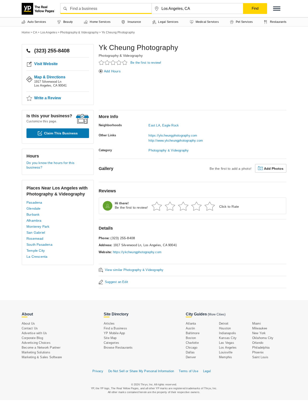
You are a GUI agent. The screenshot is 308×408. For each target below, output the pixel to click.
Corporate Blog (32, 338)
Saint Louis (260, 357)
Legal (207, 371)
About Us (28, 323)
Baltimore (192, 333)
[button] (276, 8)
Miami (256, 323)
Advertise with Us (34, 333)
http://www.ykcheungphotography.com (175, 140)
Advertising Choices (36, 343)
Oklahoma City (263, 338)
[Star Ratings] (114, 62)
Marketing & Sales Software (42, 357)
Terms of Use (188, 371)
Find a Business (115, 328)
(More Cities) (216, 314)
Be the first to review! (145, 62)
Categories (111, 343)
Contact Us (30, 328)
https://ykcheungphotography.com (172, 135)
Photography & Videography (121, 55)
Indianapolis (227, 333)
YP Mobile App (114, 333)
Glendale (33, 208)
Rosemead (35, 238)
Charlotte (192, 343)
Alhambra (34, 220)
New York (259, 333)
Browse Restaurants (118, 347)
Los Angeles (228, 347)
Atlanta (191, 323)
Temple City (35, 250)
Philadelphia (261, 347)
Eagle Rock (170, 125)
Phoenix (258, 352)
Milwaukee (259, 328)
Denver (191, 357)
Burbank (32, 214)
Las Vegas (226, 343)
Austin (190, 328)
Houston (225, 328)
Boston (191, 338)
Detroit (223, 323)
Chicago (191, 347)
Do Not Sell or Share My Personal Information (141, 371)
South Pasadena (39, 244)
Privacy (97, 371)
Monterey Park (38, 226)
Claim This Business (61, 133)
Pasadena (34, 202)
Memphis (225, 357)
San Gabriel (35, 232)
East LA (154, 125)
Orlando (257, 343)
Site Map (110, 338)
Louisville (225, 352)
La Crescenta (36, 256)
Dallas (190, 352)
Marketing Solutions (36, 352)
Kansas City (228, 338)
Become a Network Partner (41, 347)
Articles (109, 323)
